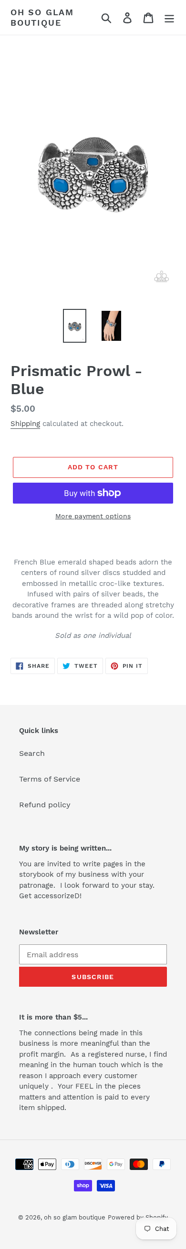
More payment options (93, 516)
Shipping (25, 423)
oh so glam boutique (42, 17)
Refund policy (45, 804)
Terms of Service (49, 778)
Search (32, 753)
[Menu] (169, 17)
